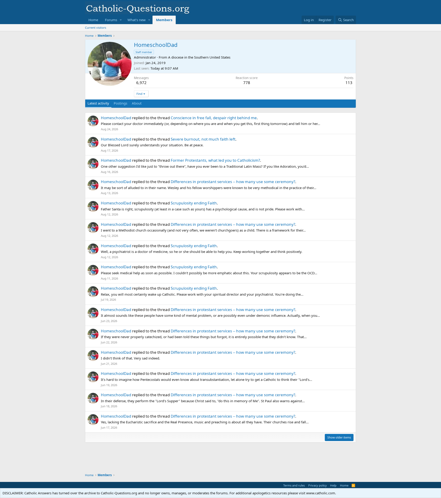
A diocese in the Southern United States (199, 57)
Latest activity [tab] (98, 103)
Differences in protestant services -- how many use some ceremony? (233, 181)
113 (348, 82)
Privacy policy (317, 485)
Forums (111, 19)
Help (333, 485)
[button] (121, 20)
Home (93, 19)
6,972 (141, 82)
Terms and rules (294, 485)
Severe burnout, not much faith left (203, 139)
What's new (136, 19)
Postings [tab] (120, 103)
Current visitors (95, 27)
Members (164, 19)
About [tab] (136, 103)
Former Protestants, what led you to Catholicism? (215, 160)
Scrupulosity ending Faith (194, 203)
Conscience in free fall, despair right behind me (214, 117)
